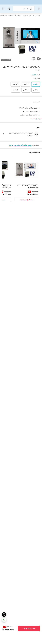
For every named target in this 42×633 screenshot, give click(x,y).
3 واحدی (15, 84)
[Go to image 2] (7, 59)
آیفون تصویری (28, 16)
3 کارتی (15, 90)
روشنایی (37, 16)
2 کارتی (25, 90)
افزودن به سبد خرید (29, 628)
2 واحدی (25, 84)
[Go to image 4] (4, 59)
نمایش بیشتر (37, 118)
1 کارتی (35, 90)
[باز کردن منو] (38, 8)
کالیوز (34, 74)
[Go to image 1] (9, 59)
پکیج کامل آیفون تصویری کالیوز (20, 145)
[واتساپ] (4, 620)
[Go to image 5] (3, 59)
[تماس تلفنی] (4, 614)
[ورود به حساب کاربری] (9, 8)
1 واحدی (35, 84)
